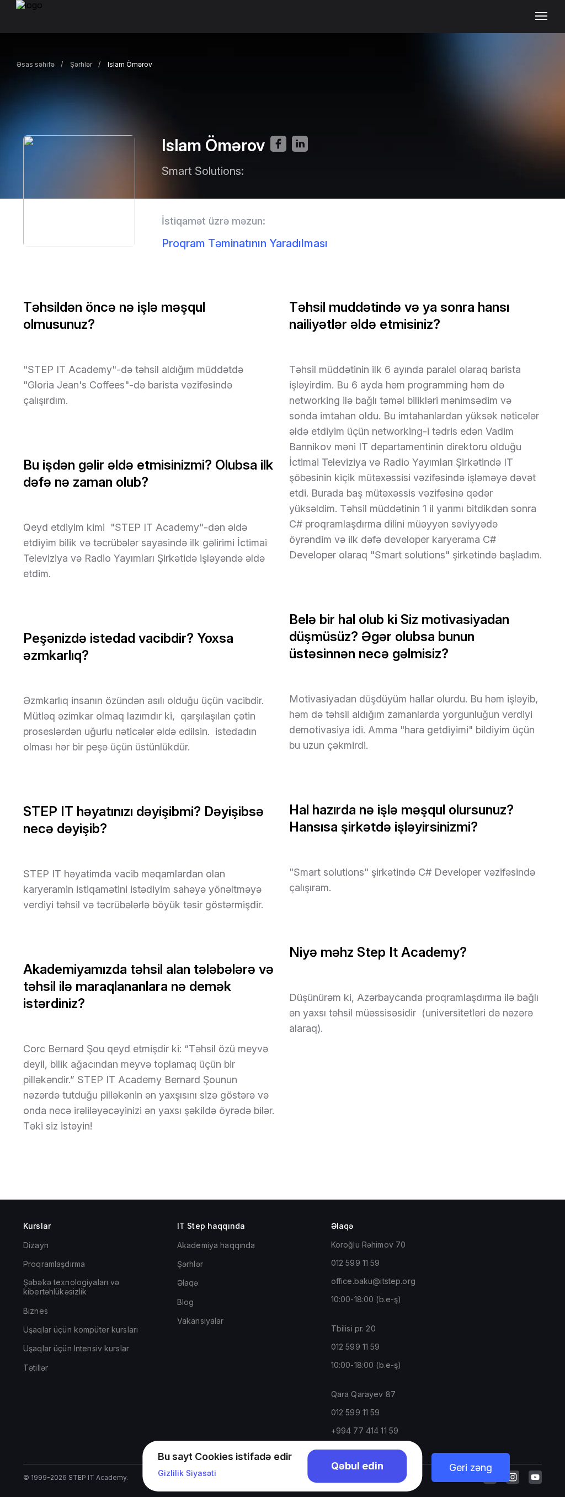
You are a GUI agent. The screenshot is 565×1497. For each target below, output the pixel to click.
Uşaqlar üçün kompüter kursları (80, 1329)
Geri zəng (470, 1467)
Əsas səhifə (36, 64)
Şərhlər (81, 64)
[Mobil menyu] (543, 16)
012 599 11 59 (355, 1262)
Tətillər (35, 1367)
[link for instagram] (512, 1477)
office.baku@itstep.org (373, 1281)
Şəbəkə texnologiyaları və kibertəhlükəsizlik (71, 1286)
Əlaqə (188, 1282)
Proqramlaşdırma (54, 1264)
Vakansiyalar (200, 1320)
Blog (185, 1302)
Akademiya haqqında (216, 1245)
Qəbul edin (357, 1466)
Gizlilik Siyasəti (187, 1473)
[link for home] (35, 22)
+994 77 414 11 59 (364, 1430)
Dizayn (36, 1245)
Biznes (35, 1310)
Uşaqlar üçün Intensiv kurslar (76, 1348)
